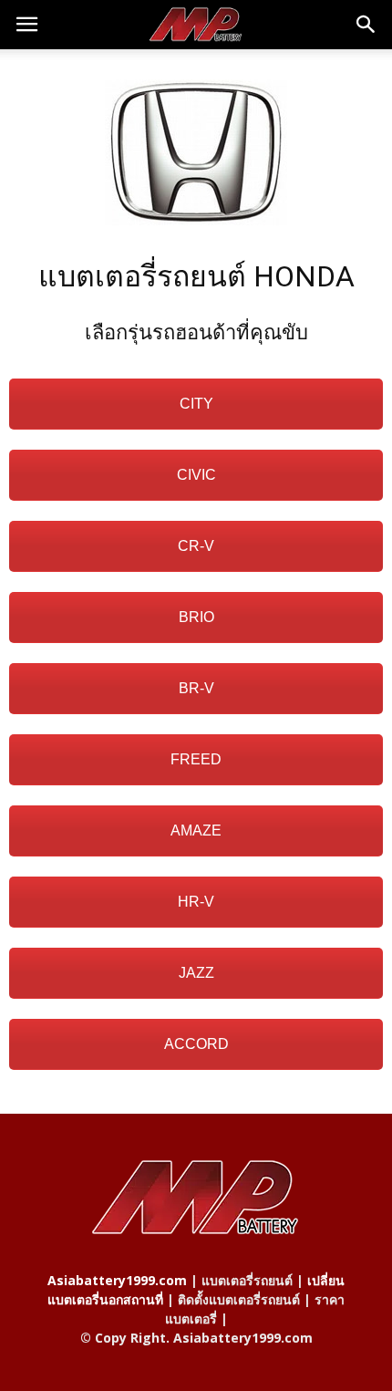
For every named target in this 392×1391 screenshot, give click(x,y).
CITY (196, 403)
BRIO (196, 617)
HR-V (196, 901)
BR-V (196, 688)
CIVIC (196, 475)
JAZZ (196, 973)
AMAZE (196, 830)
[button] (366, 24)
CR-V (196, 546)
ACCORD (196, 1044)
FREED (196, 759)
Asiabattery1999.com (117, 1280)
